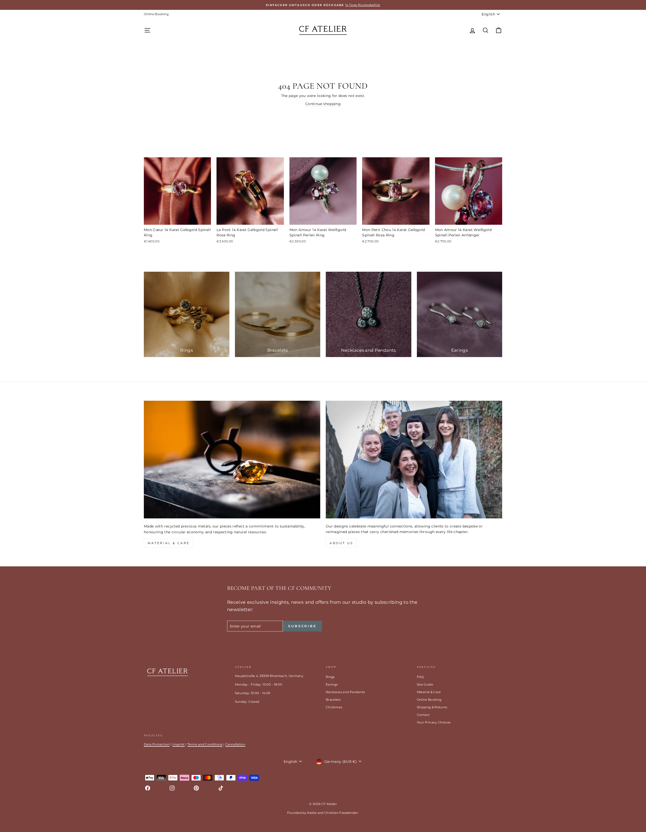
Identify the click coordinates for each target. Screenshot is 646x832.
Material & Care (429, 692)
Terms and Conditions (205, 744)
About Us (341, 543)
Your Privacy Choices (434, 722)
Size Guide (425, 684)
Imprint (178, 744)
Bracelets (333, 699)
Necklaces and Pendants (345, 692)
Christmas (334, 707)
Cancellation (235, 744)
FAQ (420, 677)
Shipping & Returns (432, 707)
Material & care (169, 543)
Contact (423, 715)
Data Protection (157, 744)
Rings (330, 677)
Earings (332, 684)
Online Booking (156, 14)
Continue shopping (323, 104)
